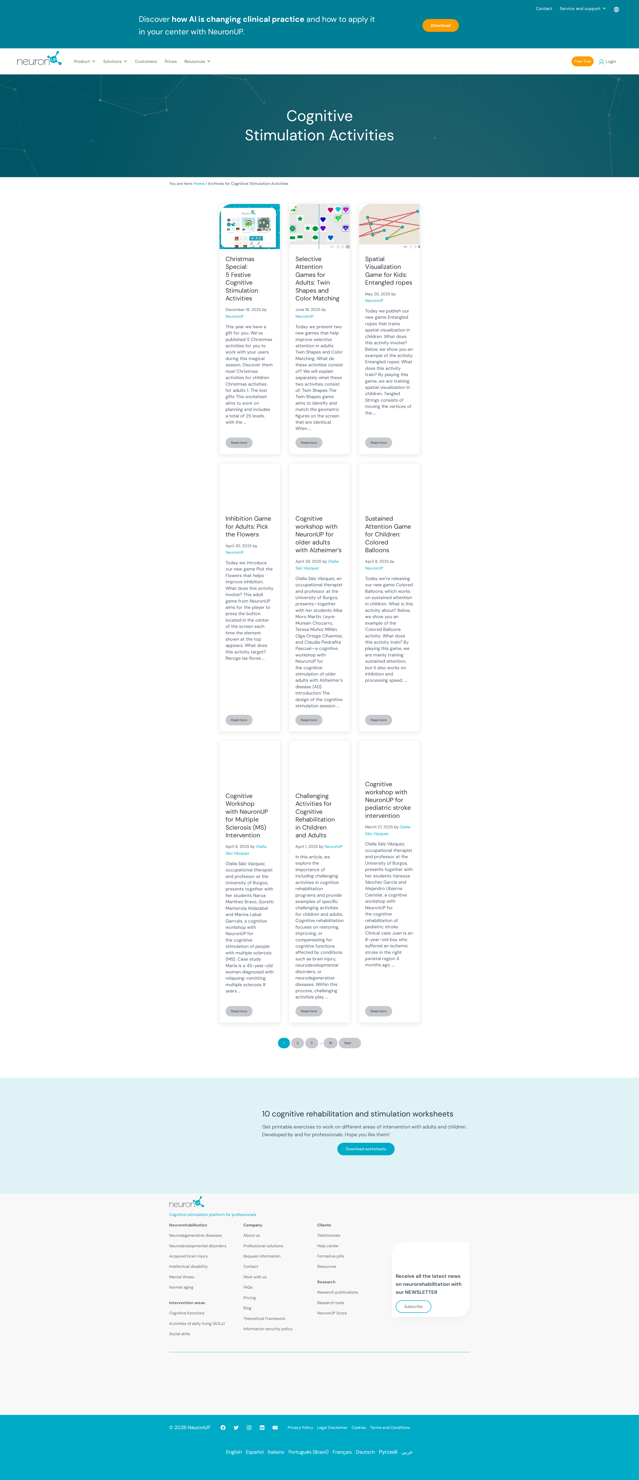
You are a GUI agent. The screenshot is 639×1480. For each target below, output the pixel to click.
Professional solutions (263, 1245)
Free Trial (582, 61)
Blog (247, 1308)
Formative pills (330, 1256)
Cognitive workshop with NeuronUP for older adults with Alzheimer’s (318, 534)
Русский (388, 1452)
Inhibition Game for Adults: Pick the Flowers (248, 526)
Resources (326, 1266)
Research (326, 1282)
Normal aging (181, 1287)
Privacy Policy (300, 1427)
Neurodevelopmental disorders (197, 1245)
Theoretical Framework (264, 1318)
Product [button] (82, 61)
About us (251, 1235)
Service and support (580, 8)
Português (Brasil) (308, 1452)
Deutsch (365, 1452)
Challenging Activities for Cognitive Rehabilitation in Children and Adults (315, 815)
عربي (407, 1452)
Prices (171, 61)
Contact (544, 8)
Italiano (276, 1452)
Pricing (249, 1297)
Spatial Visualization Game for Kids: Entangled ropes (388, 271)
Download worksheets (366, 1149)
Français (342, 1452)
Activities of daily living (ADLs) (197, 1323)
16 (333, 1044)
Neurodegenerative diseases (195, 1235)
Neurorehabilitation (188, 1225)
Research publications (337, 1292)
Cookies (359, 1427)
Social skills (179, 1333)
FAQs (248, 1287)
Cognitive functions (186, 1313)
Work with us (255, 1277)
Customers (146, 61)
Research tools (330, 1302)
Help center (328, 1245)
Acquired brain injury (188, 1256)
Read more (242, 443)
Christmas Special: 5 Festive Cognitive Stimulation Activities (242, 278)
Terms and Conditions (390, 1427)
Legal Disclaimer (332, 1427)
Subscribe (413, 1306)
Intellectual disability (188, 1266)
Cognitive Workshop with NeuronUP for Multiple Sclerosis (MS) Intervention (247, 815)
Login (611, 61)
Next (347, 1043)
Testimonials (328, 1235)
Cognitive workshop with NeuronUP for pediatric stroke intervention (388, 800)
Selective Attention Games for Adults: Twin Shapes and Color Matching (317, 278)
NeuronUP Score (332, 1313)
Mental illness (181, 1277)
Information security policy (268, 1328)
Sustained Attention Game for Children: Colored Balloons (388, 534)
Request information (261, 1256)
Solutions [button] (112, 61)
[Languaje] (616, 9)
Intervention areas (187, 1302)
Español (255, 1452)
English (234, 1452)
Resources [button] (194, 61)
